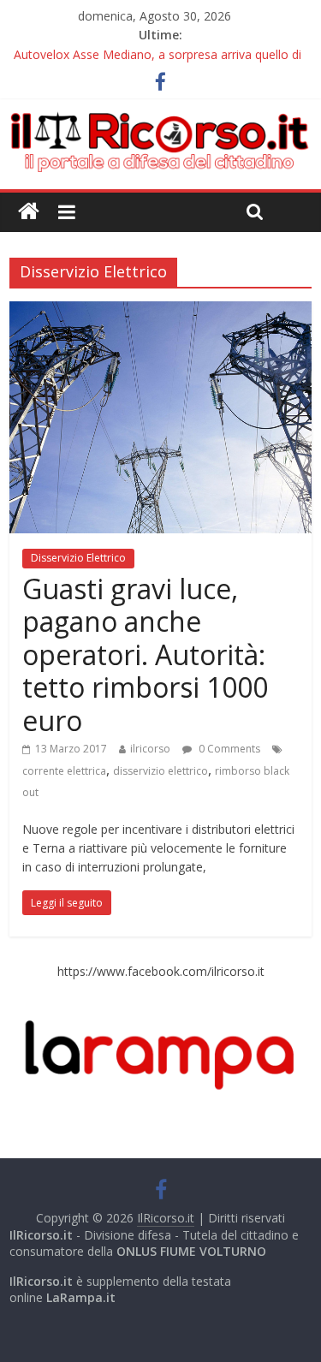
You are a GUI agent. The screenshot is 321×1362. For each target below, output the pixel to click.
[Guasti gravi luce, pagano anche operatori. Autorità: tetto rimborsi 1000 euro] (160, 311)
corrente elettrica (64, 771)
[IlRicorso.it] (28, 212)
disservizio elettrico (160, 771)
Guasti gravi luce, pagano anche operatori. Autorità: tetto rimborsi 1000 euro (145, 654)
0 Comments (228, 748)
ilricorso (150, 748)
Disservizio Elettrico (78, 557)
